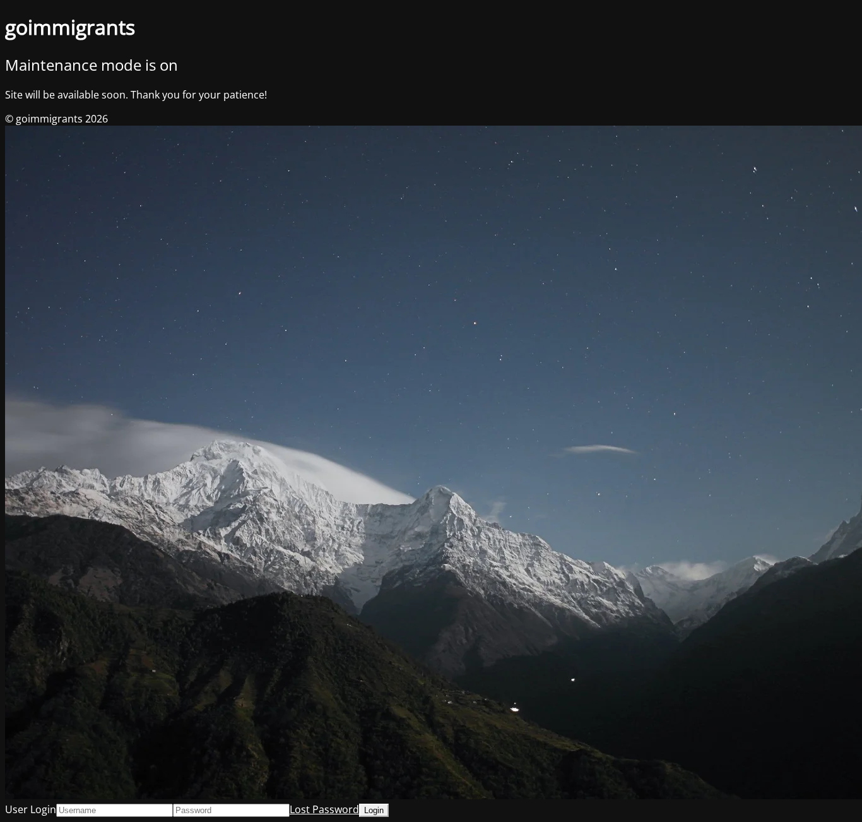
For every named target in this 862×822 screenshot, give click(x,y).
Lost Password (324, 809)
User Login (30, 809)
